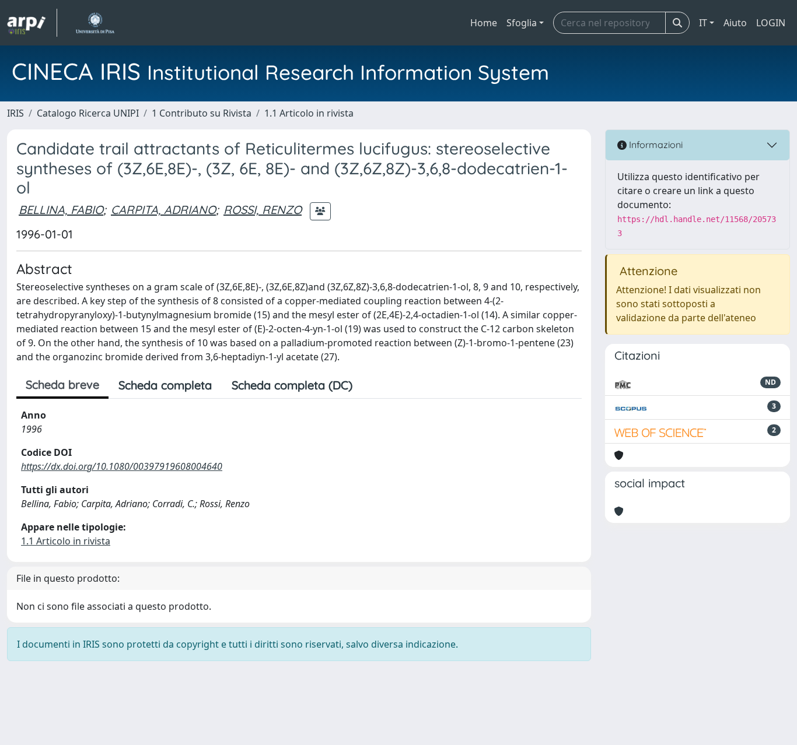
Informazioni (655, 144)
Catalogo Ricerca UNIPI (88, 113)
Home (483, 22)
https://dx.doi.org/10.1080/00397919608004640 (121, 466)
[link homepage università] (95, 23)
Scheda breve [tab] (62, 384)
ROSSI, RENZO (262, 209)
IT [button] (703, 22)
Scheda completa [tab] (165, 385)
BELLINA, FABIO (61, 209)
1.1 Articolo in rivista (309, 113)
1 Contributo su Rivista (201, 113)
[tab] (372, 385)
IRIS (15, 113)
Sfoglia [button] (521, 22)
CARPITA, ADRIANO (163, 209)
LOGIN (770, 22)
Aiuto (735, 22)
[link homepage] (32, 23)
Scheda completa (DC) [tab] (292, 385)
